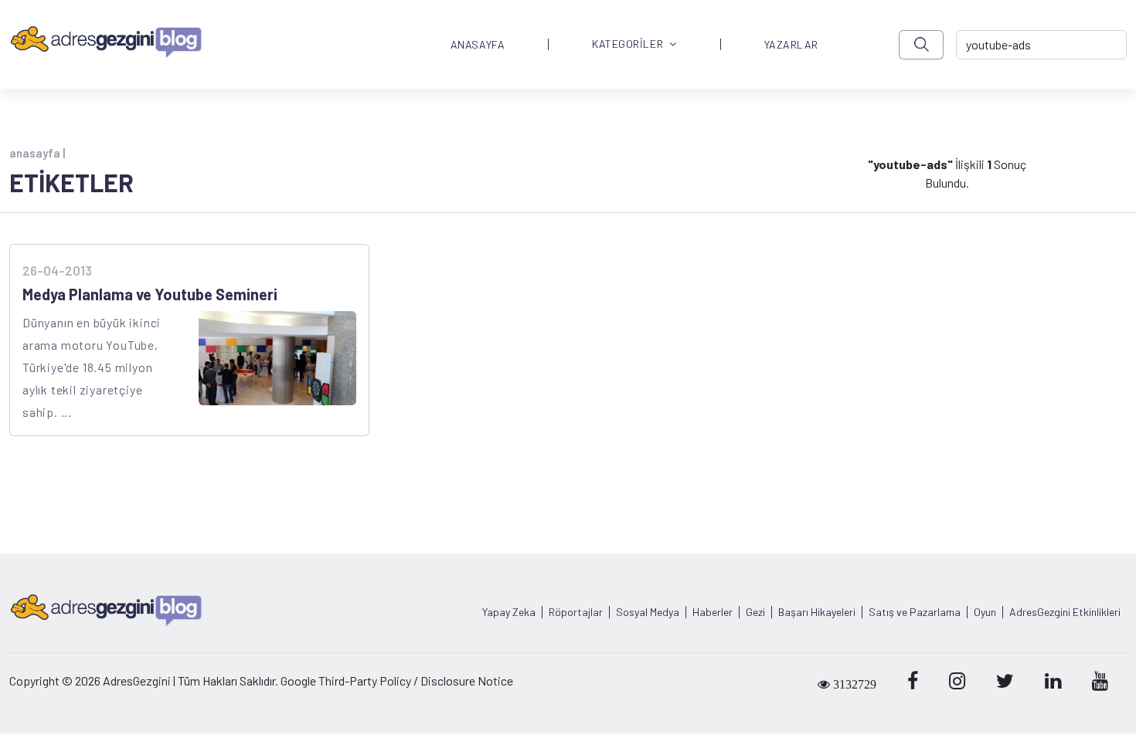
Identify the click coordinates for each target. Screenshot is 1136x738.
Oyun (985, 612)
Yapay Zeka (509, 612)
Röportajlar (576, 612)
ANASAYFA (478, 45)
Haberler (712, 612)
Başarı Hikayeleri (816, 612)
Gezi (755, 612)
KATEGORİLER (627, 44)
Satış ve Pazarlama (915, 612)
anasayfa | (37, 153)
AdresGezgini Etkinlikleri (1065, 612)
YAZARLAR (791, 45)
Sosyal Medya (647, 612)
